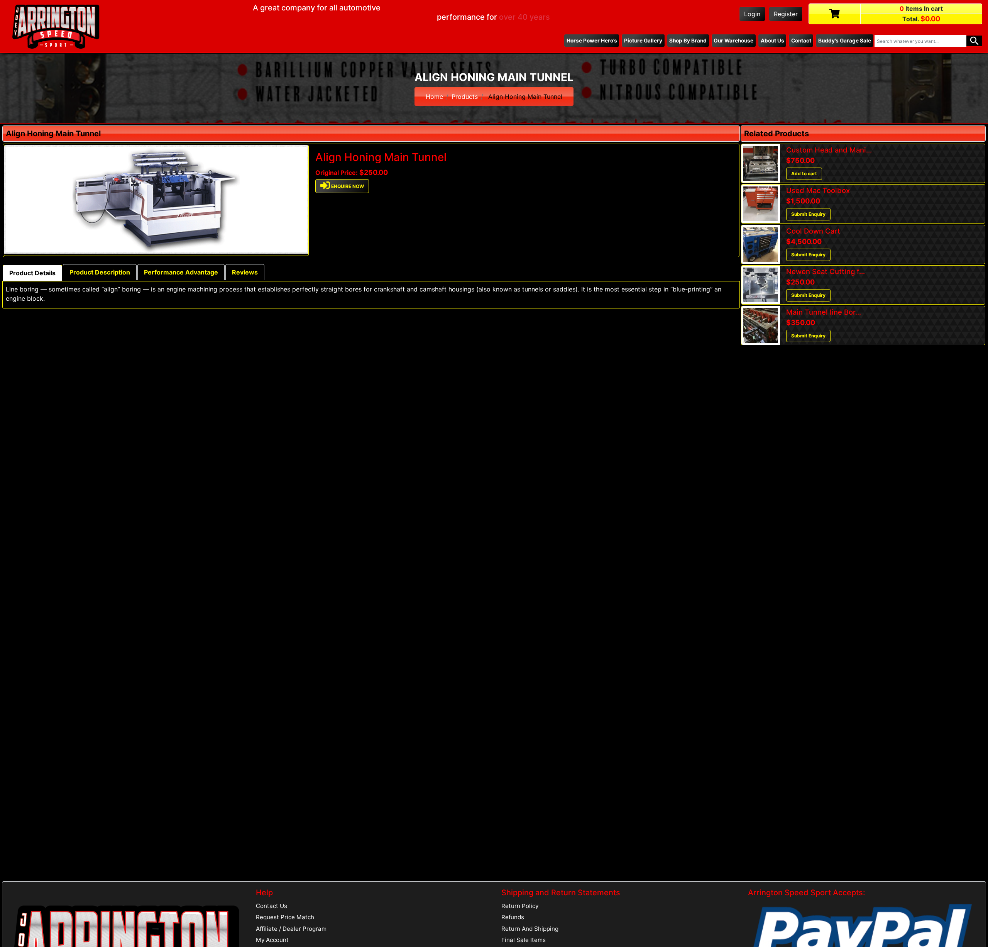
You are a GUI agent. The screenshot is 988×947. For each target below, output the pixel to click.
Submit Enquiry (808, 214)
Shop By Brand (688, 40)
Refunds (512, 917)
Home (434, 96)
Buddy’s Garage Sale (844, 40)
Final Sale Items (523, 940)
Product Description (99, 272)
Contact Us (271, 906)
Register (786, 14)
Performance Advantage (181, 272)
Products (465, 96)
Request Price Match (285, 917)
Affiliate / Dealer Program (291, 928)
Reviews (245, 272)
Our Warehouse (733, 40)
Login (752, 14)
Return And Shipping (529, 928)
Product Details (32, 273)
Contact (801, 40)
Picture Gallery (643, 40)
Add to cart (804, 173)
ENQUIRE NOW (347, 187)
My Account (272, 940)
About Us (772, 40)
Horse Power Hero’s (592, 40)
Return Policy (519, 906)
